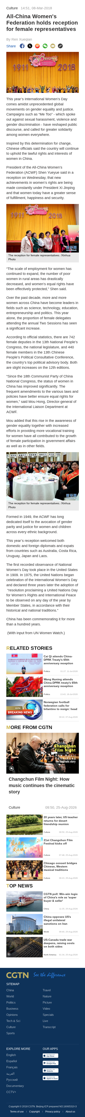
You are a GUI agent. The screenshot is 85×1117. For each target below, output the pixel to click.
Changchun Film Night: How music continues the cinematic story (42, 785)
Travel (47, 990)
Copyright (34, 1111)
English (11, 1055)
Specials (48, 1014)
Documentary (15, 1085)
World (10, 996)
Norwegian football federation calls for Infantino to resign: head (60, 705)
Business (12, 1008)
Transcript (49, 1027)
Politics (11, 1002)
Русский (12, 1079)
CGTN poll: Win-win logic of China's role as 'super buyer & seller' (61, 897)
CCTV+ (11, 1092)
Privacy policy (53, 1111)
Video (46, 1008)
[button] (11, 768)
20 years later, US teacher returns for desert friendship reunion (61, 820)
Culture (11, 1027)
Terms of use (17, 1111)
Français (12, 1067)
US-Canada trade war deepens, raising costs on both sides (59, 943)
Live (45, 1021)
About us (70, 1111)
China (10, 990)
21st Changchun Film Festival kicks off (58, 842)
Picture (47, 1002)
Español (11, 1061)
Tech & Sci (13, 1021)
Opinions (12, 1014)
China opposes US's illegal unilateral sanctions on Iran (57, 920)
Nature (47, 996)
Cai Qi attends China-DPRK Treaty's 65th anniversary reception (58, 660)
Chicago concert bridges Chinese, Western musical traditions (60, 866)
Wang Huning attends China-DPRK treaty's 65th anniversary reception (61, 683)
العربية (10, 1073)
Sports (10, 1033)
